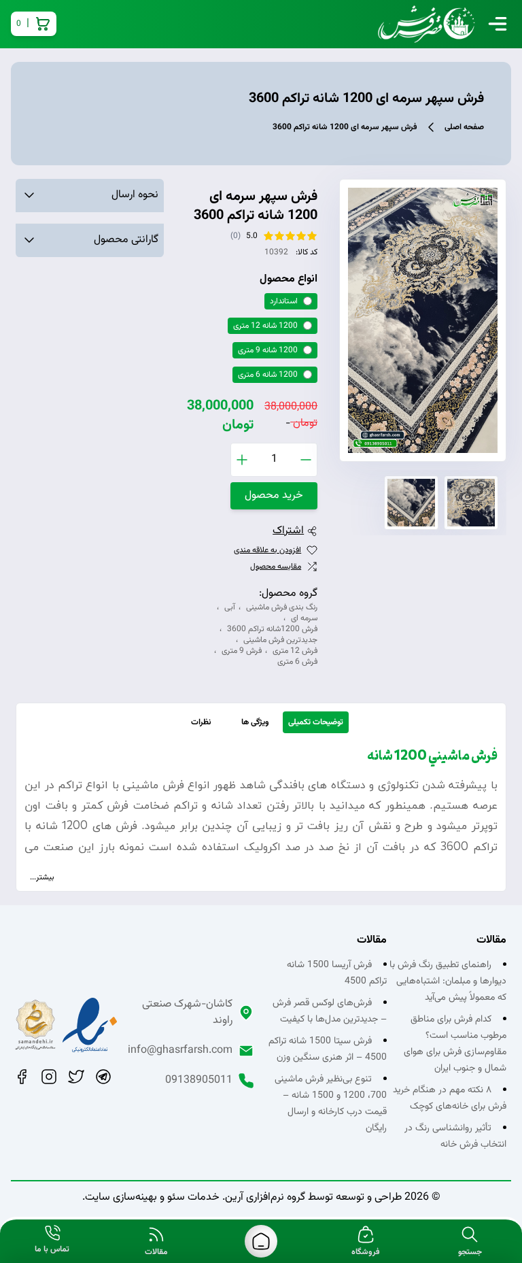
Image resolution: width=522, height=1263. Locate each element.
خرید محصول (274, 495)
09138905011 (198, 1081)
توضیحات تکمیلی (315, 722)
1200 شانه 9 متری (268, 350)
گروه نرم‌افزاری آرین (265, 1197)
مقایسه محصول (275, 566)
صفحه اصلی (464, 127)
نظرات (201, 722)
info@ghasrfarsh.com (180, 1051)
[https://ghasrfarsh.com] (261, 1241)
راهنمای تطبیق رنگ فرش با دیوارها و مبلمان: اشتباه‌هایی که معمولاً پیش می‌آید (447, 981)
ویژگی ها (255, 722)
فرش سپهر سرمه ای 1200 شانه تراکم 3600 (345, 127)
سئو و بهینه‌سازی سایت (135, 1197)
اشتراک (288, 531)
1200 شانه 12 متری (265, 326)
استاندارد (284, 301)
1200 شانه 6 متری (268, 375)
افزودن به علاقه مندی (267, 550)
